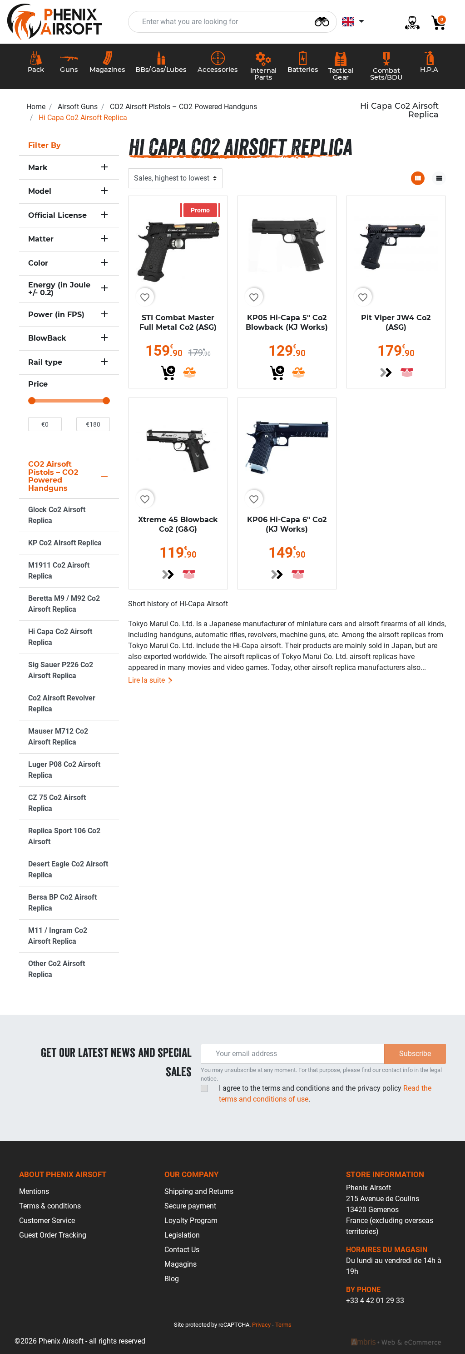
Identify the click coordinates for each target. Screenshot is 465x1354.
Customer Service (47, 1220)
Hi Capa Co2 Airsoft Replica (60, 637)
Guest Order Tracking (52, 1235)
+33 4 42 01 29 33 (375, 1300)
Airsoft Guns (78, 106)
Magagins (180, 1264)
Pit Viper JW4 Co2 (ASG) (395, 322)
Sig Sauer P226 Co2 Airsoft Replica (60, 670)
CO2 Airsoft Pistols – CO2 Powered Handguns (183, 106)
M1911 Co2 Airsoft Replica (58, 570)
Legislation (182, 1235)
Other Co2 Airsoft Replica (56, 969)
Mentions (34, 1191)
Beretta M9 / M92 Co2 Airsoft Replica (64, 604)
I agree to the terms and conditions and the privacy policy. (325, 1093)
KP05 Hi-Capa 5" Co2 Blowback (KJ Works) (287, 322)
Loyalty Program (191, 1220)
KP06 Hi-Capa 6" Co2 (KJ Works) (286, 524)
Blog (171, 1278)
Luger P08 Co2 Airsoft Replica (64, 770)
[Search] (322, 21)
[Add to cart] (168, 373)
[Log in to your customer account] (409, 22)
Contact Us (181, 1249)
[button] (435, 22)
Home (35, 106)
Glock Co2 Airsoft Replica (56, 515)
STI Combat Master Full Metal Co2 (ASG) (178, 322)
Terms (283, 1324)
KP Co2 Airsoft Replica (65, 543)
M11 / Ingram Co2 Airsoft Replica (57, 936)
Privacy (261, 1324)
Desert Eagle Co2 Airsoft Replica (68, 869)
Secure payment (190, 1206)
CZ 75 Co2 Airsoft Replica (57, 803)
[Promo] (178, 245)
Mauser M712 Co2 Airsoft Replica (58, 736)
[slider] (31, 400)
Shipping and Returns (198, 1191)
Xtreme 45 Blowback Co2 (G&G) (178, 524)
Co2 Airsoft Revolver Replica (61, 703)
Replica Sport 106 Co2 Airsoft (64, 836)
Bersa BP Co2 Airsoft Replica (62, 902)
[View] (386, 372)
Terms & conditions (50, 1206)
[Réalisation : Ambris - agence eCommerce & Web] (396, 1341)
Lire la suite (147, 680)
